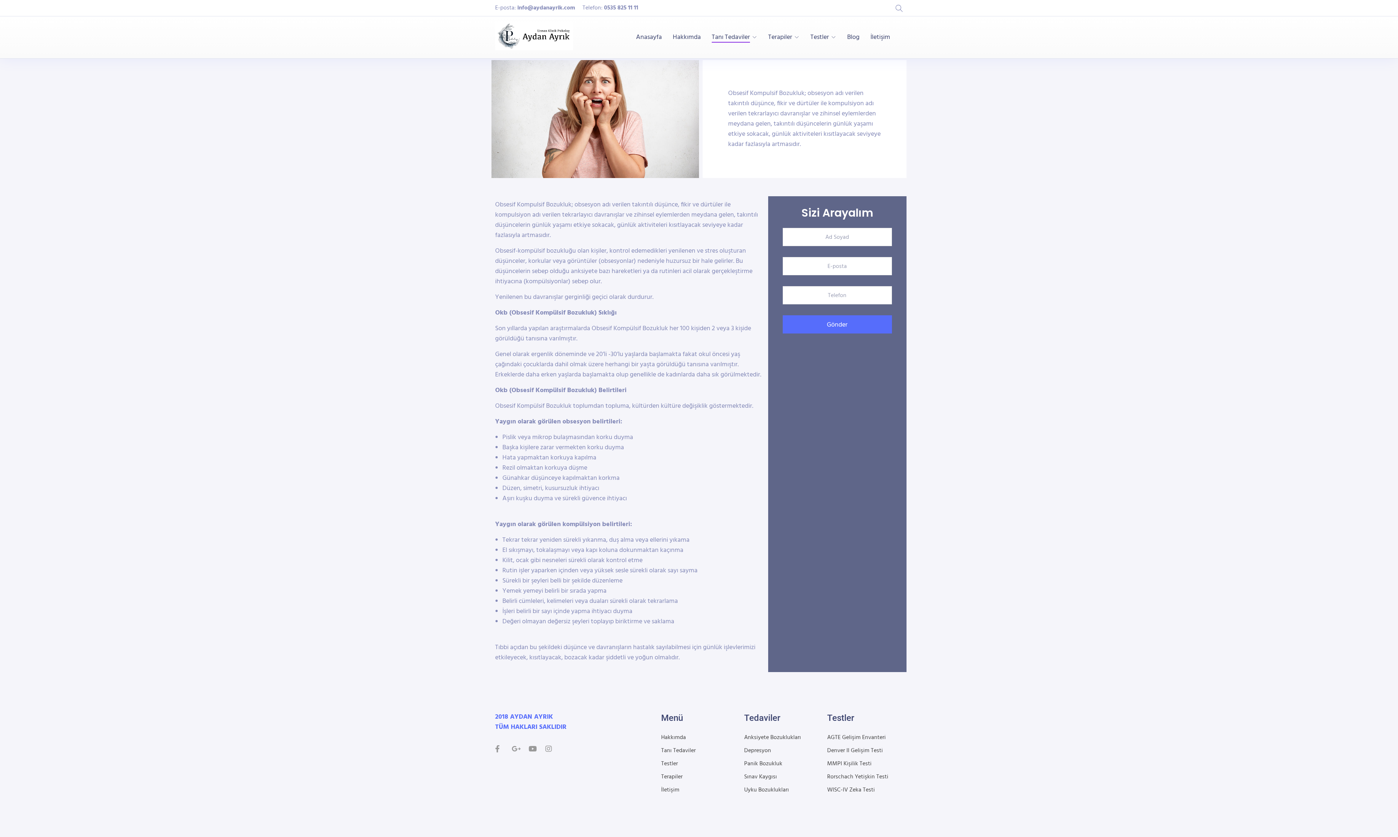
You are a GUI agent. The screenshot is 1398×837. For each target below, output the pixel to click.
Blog (853, 37)
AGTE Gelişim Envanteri (856, 737)
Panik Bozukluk (763, 764)
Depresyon (757, 750)
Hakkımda (687, 37)
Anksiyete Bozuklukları (772, 737)
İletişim (880, 37)
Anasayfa (649, 37)
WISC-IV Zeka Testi (851, 790)
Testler (819, 37)
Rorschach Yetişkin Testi (857, 777)
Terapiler (780, 37)
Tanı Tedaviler (731, 37)
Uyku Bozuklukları (766, 790)
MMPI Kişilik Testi (849, 764)
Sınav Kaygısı (760, 777)
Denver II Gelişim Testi (855, 750)
